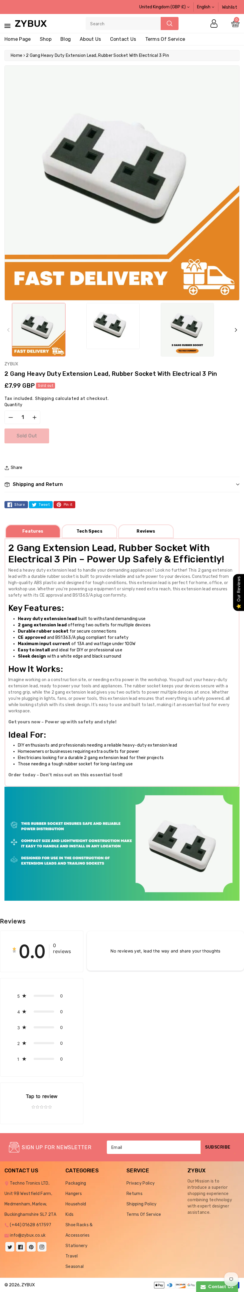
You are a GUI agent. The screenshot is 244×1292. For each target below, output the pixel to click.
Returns (134, 1193)
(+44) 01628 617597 (30, 1224)
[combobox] (132, 23)
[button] (122, 484)
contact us (123, 39)
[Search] (170, 23)
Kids (69, 1214)
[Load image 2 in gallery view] (113, 326)
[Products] (21, 1265)
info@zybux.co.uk (28, 1235)
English (203, 7)
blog (65, 39)
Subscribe (218, 1147)
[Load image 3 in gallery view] (187, 329)
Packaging (75, 1183)
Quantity (13, 404)
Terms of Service (165, 39)
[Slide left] (8, 329)
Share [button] (17, 467)
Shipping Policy (141, 1204)
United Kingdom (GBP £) (162, 7)
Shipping (44, 398)
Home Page (17, 39)
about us (90, 39)
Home (16, 55)
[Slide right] (236, 329)
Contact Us (220, 1286)
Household (75, 1204)
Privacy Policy (140, 1183)
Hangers (73, 1193)
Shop (45, 39)
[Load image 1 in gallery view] (38, 329)
